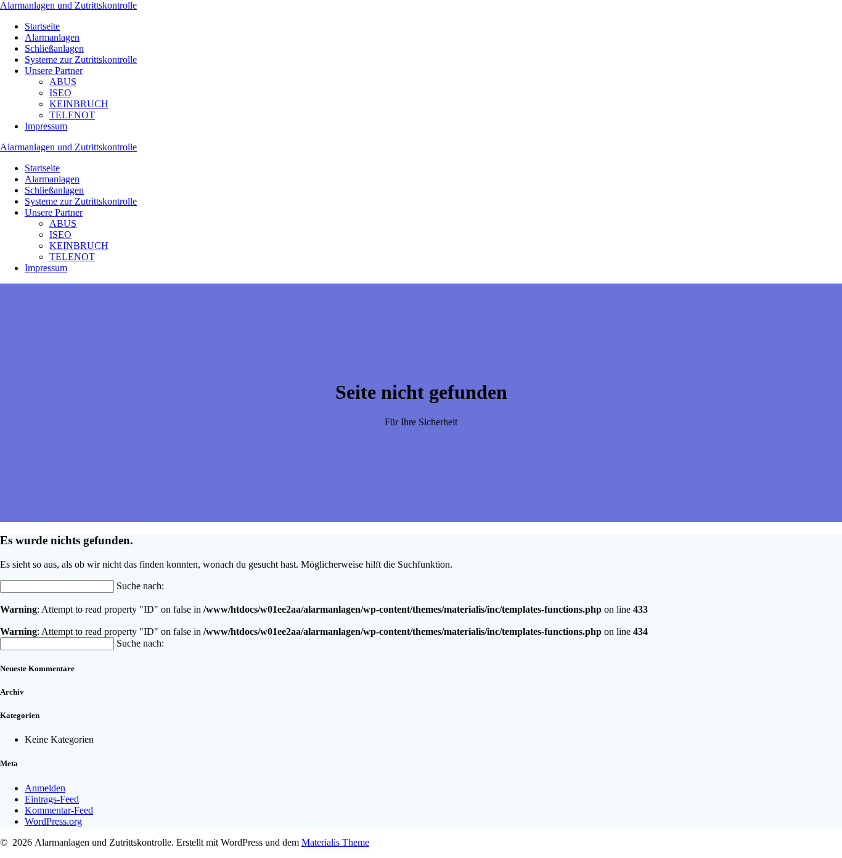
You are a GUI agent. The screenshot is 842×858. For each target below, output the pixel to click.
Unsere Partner (54, 70)
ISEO (60, 93)
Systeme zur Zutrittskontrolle (81, 59)
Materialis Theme (335, 842)
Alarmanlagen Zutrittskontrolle (68, 5)
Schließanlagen (54, 48)
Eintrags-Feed (52, 799)
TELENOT (72, 115)
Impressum (46, 126)
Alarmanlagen (52, 37)
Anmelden (45, 788)
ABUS (62, 81)
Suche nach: (140, 586)
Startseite (42, 26)
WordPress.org (53, 821)
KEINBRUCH (78, 104)
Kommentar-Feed (59, 810)
